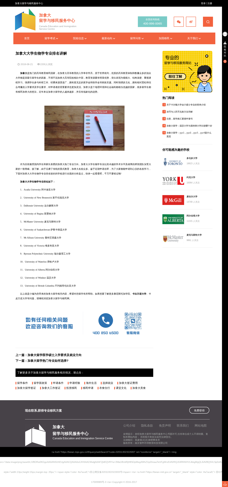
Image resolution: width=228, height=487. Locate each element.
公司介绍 (129, 425)
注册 (209, 3)
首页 (27, 38)
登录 (203, 3)
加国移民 (164, 38)
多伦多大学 (192, 158)
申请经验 (74, 383)
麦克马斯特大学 (194, 235)
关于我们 (193, 38)
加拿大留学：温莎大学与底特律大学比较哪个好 (189, 126)
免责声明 (165, 425)
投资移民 (71, 388)
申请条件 (58, 383)
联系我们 (183, 425)
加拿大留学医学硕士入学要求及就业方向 (55, 355)
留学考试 (50, 38)
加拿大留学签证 (26, 388)
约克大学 (191, 177)
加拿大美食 (139, 388)
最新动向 (107, 38)
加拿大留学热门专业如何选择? (48, 360)
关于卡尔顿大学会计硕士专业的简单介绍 (186, 104)
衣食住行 (104, 388)
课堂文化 (121, 388)
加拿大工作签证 (51, 388)
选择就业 (107, 383)
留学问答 (136, 38)
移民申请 (88, 388)
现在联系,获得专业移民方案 (43, 410)
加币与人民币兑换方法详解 (180, 111)
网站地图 (201, 425)
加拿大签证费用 (128, 383)
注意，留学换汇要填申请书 (180, 118)
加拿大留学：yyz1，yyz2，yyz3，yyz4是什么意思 (189, 135)
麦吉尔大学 (192, 196)
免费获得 (199, 410)
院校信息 (78, 38)
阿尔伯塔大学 (193, 215)
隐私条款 (147, 425)
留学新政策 (40, 383)
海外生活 (91, 383)
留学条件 (22, 383)
